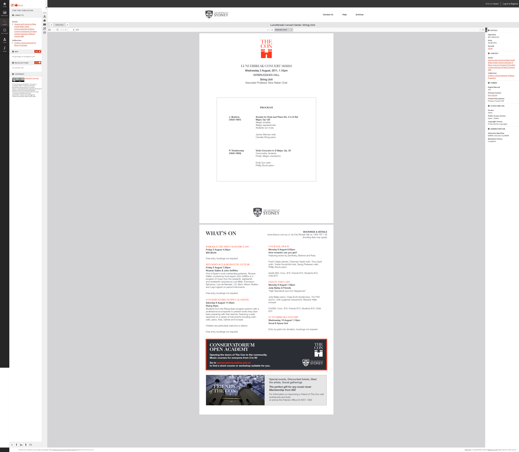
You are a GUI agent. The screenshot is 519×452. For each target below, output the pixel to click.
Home (4, 7)
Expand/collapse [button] (486, 30)
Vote (19, 5)
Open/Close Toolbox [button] (46, 5)
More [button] (4, 51)
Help (344, 14)
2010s (490, 48)
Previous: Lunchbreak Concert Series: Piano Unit (51, 24)
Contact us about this (44, 24)
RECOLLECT (468, 450)
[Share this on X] (12, 443)
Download (44, 16)
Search (4, 24)
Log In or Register (505, 3)
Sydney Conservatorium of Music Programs (25, 44)
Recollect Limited (492, 450)
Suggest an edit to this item (12, 5)
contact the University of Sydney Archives (64, 450)
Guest (496, 3)
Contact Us (328, 14)
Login (4, 42)
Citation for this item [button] (44, 33)
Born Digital (492, 95)
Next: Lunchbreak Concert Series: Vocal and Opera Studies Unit (67, 24)
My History (4, 33)
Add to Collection (44, 20)
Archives (360, 14)
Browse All (4, 16)
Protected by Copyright (32, 78)
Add (36, 51)
